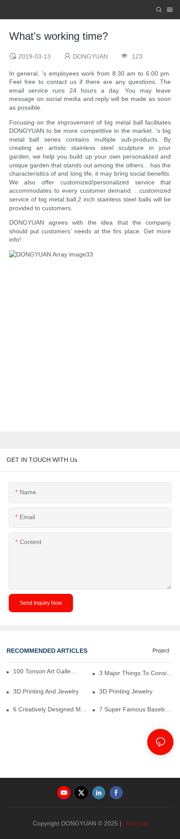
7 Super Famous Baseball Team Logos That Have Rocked (136, 709)
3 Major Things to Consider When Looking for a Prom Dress (136, 672)
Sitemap (135, 823)
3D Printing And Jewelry (46, 691)
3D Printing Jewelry (125, 691)
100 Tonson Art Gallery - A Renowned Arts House (45, 671)
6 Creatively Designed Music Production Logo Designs (50, 709)
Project (160, 651)
